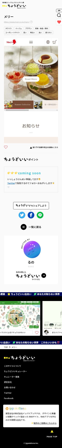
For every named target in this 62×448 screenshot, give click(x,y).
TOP (6, 347)
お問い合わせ (9, 387)
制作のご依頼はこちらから (45, 423)
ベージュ (18, 28)
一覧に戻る (35, 227)
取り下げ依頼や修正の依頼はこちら (45, 147)
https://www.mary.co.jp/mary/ (16, 22)
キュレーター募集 (11, 376)
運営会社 (8, 382)
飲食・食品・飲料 (41, 28)
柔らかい (48, 32)
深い (25, 32)
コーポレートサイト (12, 32)
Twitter (11, 183)
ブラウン (28, 28)
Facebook (8, 398)
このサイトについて (12, 365)
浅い (40, 32)
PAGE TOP (52, 436)
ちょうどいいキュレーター (15, 371)
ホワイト (8, 28)
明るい (32, 32)
